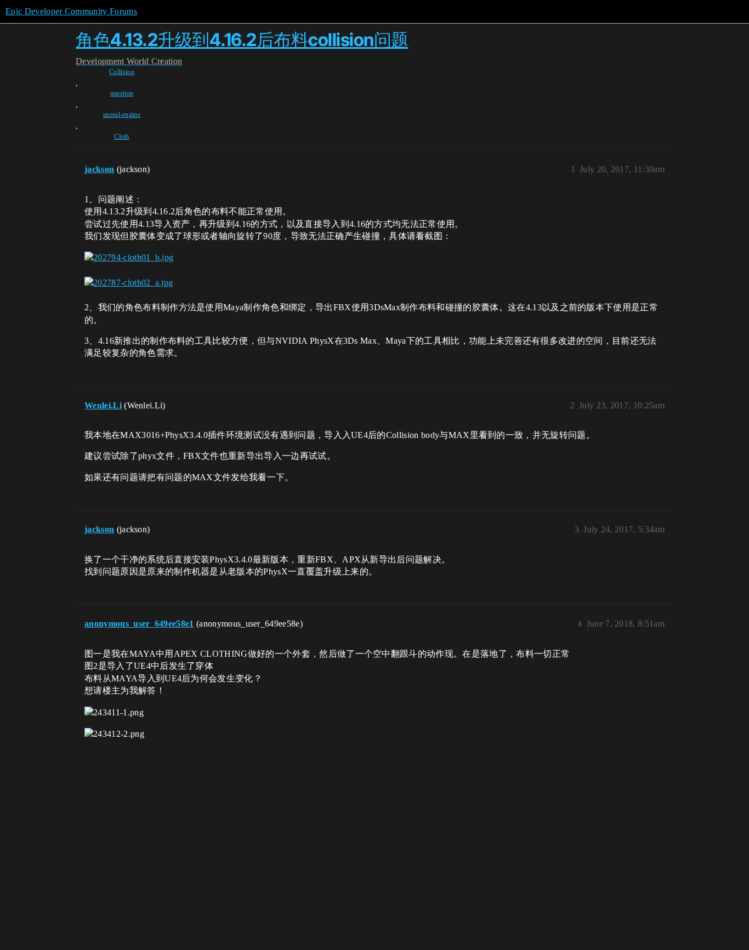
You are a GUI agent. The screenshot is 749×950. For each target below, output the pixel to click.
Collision (121, 72)
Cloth (121, 136)
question (122, 93)
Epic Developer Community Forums (71, 11)
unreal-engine (121, 114)
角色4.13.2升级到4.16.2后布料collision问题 (242, 39)
